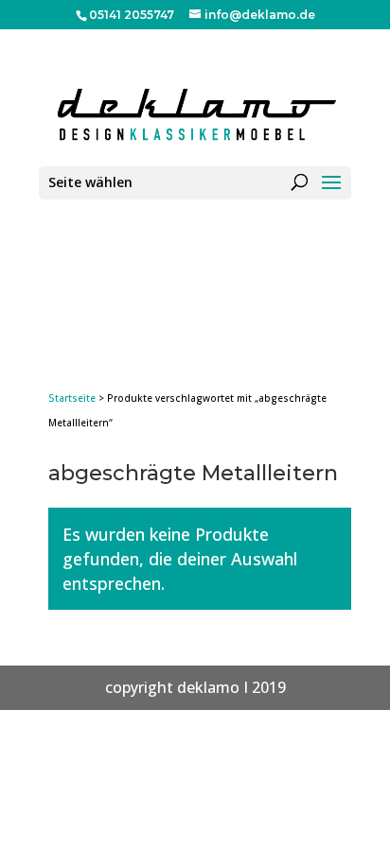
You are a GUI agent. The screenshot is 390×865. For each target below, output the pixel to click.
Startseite (72, 398)
